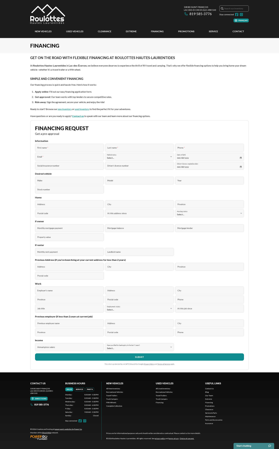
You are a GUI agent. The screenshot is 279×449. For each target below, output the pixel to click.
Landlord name (114, 252)
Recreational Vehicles (114, 392)
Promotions (186, 31)
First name (42, 147)
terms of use (174, 438)
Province (181, 204)
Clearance (104, 31)
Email (40, 156)
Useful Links (213, 383)
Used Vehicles (74, 31)
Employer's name (45, 290)
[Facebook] (236, 14)
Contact (238, 31)
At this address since (117, 213)
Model (110, 180)
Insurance (209, 423)
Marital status (111, 155)
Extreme (131, 31)
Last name (112, 147)
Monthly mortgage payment (50, 228)
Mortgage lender (185, 228)
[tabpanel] (82, 405)
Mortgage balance (115, 228)
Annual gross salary (46, 347)
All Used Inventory (163, 388)
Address (41, 204)
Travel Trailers (111, 395)
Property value (44, 237)
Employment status (113, 307)
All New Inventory (113, 388)
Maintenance (210, 416)
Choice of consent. (187, 438)
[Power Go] (56, 437)
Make (39, 180)
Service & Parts (211, 413)
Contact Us (209, 388)
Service (213, 31)
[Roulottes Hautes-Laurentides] (47, 14)
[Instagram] (241, 14)
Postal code (42, 213)
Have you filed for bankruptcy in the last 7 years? (123, 345)
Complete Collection (114, 406)
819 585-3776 (200, 14)
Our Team (209, 395)
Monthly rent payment (47, 252)
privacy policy (160, 438)
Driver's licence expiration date (187, 164)
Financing (157, 31)
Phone (181, 147)
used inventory (82, 109)
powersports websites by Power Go (68, 429)
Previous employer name (48, 323)
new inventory (65, 109)
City (109, 204)
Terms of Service (164, 364)
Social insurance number (48, 165)
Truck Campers (112, 399)
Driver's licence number (118, 165)
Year (179, 180)
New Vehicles (43, 31)
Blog (207, 392)
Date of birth (181, 155)
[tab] (69, 389)
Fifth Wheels (111, 402)
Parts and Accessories (213, 420)
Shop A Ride (46, 433)
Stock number (43, 189)
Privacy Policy (149, 364)
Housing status (182, 211)
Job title (41, 308)
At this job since (184, 308)
